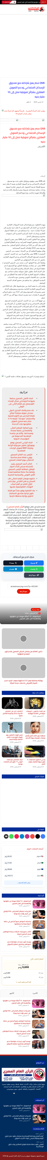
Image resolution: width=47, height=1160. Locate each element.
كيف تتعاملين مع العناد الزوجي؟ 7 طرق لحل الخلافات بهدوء (13, 761)
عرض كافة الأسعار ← (23, 882)
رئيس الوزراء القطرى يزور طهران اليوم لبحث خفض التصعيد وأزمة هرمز (14, 737)
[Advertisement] (23, 52)
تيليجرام (11, 569)
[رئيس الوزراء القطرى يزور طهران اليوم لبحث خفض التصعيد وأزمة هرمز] (12, 727)
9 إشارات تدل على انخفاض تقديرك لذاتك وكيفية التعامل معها (13, 713)
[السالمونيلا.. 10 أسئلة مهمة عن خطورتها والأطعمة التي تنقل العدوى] (39, 904)
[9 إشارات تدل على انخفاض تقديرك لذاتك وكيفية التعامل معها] (12, 703)
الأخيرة (35, 993)
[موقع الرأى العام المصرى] (36, 9)
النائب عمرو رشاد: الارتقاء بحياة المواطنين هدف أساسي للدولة (17, 933)
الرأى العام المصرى (16, 507)
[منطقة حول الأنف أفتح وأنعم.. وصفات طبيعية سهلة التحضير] (34, 728)
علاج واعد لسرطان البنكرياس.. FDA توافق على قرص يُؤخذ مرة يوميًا (17, 912)
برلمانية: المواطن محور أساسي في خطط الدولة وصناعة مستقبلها (17, 922)
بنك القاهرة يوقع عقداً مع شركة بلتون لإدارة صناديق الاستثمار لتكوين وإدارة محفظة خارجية (21, 493)
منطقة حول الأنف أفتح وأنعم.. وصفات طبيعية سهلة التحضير (35, 736)
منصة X (11, 563)
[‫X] (30, 1093)
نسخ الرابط (32, 575)
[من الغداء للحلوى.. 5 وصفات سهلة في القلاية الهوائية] (34, 703)
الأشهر (11, 993)
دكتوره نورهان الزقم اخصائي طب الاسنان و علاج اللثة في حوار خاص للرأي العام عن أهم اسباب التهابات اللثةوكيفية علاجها (21, 482)
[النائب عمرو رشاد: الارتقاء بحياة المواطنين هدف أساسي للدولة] (39, 934)
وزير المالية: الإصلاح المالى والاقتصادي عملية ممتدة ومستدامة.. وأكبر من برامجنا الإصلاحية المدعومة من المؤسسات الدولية (21, 433)
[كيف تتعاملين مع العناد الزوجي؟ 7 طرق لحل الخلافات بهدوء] (12, 751)
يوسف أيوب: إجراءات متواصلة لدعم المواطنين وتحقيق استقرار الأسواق (19, 943)
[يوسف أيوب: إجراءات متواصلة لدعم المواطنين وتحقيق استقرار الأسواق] (39, 945)
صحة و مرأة (35, 610)
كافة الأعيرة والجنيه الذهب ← (23, 982)
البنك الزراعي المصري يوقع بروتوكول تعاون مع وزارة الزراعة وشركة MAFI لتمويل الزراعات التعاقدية (21, 446)
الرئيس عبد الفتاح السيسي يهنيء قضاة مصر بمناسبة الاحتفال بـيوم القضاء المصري (21, 457)
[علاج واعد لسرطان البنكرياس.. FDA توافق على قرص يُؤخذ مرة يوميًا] (39, 914)
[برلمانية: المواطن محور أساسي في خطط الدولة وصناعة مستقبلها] (39, 924)
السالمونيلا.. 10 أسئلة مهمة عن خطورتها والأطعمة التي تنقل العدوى (25, 617)
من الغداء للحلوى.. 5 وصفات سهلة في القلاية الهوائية (35, 712)
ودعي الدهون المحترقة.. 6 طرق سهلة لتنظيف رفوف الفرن (36, 761)
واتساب (32, 569)
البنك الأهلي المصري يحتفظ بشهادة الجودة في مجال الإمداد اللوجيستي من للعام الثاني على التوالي (21, 402)
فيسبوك (32, 563)
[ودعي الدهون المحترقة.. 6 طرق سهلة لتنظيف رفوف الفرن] (34, 751)
